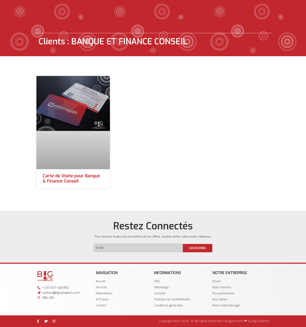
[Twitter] (46, 321)
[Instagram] (54, 321)
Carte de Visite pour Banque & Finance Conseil (71, 178)
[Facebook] (38, 321)
